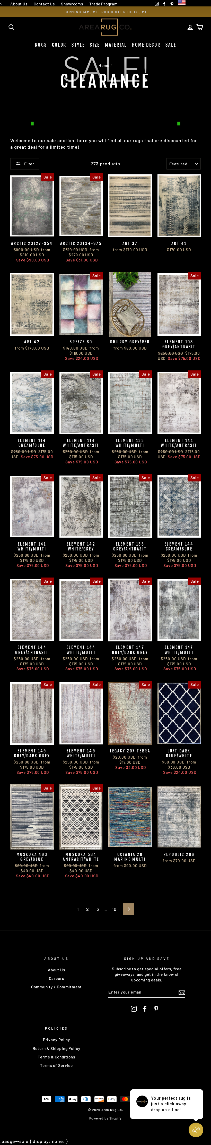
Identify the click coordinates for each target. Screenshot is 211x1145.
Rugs (41, 45)
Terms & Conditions (56, 1057)
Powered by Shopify (105, 1118)
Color (59, 45)
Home (104, 65)
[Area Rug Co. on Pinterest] (156, 1009)
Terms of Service (56, 1065)
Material (116, 45)
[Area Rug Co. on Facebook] (145, 1009)
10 (114, 909)
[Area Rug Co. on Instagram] (134, 1009)
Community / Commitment (56, 987)
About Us (19, 4)
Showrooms (72, 4)
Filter (28, 163)
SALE (170, 45)
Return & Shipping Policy (56, 1048)
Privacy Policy (56, 1039)
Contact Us (44, 4)
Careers (56, 978)
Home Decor (146, 45)
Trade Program (103, 4)
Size (95, 45)
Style (78, 45)
